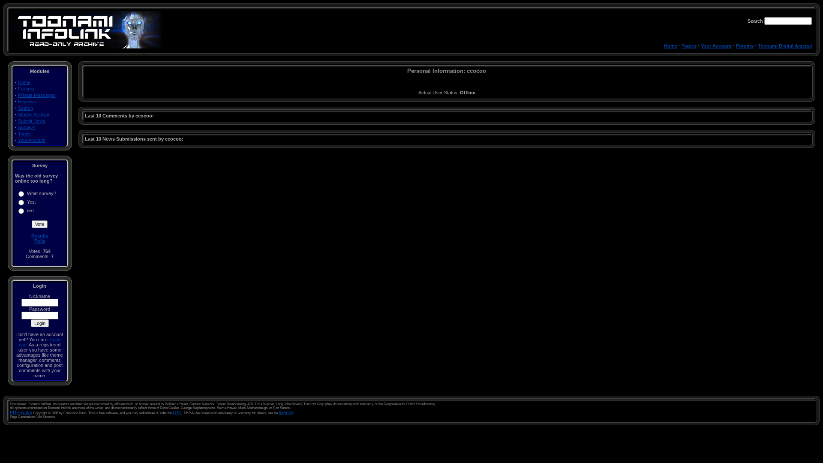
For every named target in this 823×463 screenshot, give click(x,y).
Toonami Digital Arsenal (785, 45)
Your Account (716, 45)
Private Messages (37, 95)
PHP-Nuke (21, 412)
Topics (689, 45)
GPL (177, 412)
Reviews (27, 101)
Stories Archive (33, 114)
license (286, 412)
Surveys (27, 127)
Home (670, 45)
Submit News (31, 120)
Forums (745, 45)
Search (25, 108)
